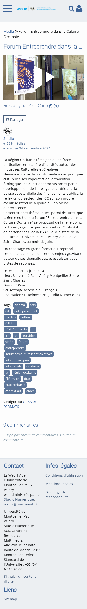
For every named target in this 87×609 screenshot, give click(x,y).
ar (6, 372)
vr (33, 329)
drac (27, 379)
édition (10, 323)
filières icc (12, 379)
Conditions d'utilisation (64, 475)
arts (33, 305)
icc (7, 336)
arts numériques (17, 360)
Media (8, 31)
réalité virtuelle (16, 329)
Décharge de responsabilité (57, 494)
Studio (8, 138)
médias (10, 317)
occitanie (32, 366)
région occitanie (24, 372)
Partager (16, 119)
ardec (30, 391)
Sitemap (10, 599)
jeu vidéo (29, 336)
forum (22, 342)
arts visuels (13, 366)
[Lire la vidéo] (43, 78)
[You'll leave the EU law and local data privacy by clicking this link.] (49, 106)
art (7, 311)
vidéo (9, 342)
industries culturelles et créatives (28, 354)
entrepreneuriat (25, 311)
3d (16, 336)
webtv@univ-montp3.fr (22, 504)
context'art (13, 391)
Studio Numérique (19, 499)
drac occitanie (15, 385)
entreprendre (15, 348)
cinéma (19, 305)
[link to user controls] (79, 8)
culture (26, 317)
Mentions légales (59, 483)
